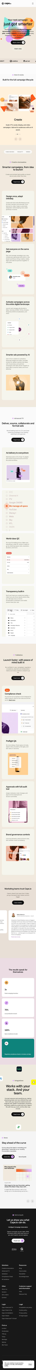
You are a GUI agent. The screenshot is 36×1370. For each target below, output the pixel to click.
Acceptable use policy (25, 1307)
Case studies (22, 1271)
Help (20, 1291)
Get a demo (5, 1295)
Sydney (4, 1342)
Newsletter (22, 1274)
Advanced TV (6, 1271)
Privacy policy (23, 1313)
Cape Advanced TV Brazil (9, 1318)
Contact (4, 1297)
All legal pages (23, 1315)
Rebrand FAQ (23, 1294)
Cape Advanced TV (7, 1307)
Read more (12, 700)
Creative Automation (8, 1268)
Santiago (4, 1339)
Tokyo (3, 1336)
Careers (4, 1292)
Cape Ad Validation (7, 1313)
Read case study (11, 937)
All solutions (5, 1279)
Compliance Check (7, 1276)
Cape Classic (5, 1315)
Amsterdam (5, 1331)
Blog (20, 1268)
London (4, 1328)
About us (4, 1289)
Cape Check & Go (7, 1310)
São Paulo (5, 1345)
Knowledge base (24, 1276)
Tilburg (4, 1334)
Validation (5, 1274)
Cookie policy (23, 1310)
